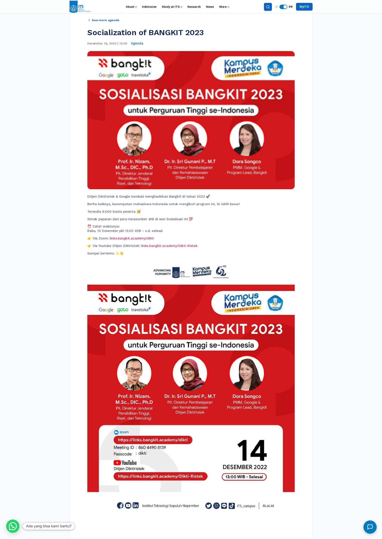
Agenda (137, 43)
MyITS (304, 7)
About (130, 6)
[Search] (268, 7)
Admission (149, 6)
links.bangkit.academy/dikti (132, 238)
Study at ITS (171, 6)
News (210, 6)
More (223, 6)
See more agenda (105, 20)
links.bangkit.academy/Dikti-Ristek (169, 246)
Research (194, 6)
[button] (12, 526)
